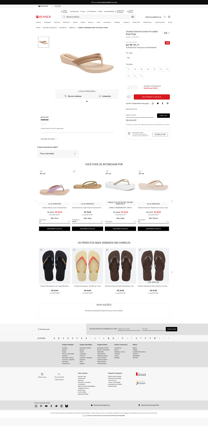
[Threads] (61, 406)
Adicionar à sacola (152, 97)
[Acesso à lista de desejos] (164, 17)
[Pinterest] (41, 406)
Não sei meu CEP (131, 120)
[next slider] (36, 201)
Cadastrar (171, 329)
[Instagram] (36, 406)
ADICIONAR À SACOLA (54, 229)
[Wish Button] (128, 97)
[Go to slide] (86, 101)
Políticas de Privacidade (82, 413)
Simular (163, 115)
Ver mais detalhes (48, 139)
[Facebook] (51, 406)
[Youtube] (46, 406)
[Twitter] (56, 406)
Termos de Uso (95, 413)
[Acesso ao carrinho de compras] (169, 17)
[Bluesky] (66, 406)
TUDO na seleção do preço (104, 2)
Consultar (160, 135)
